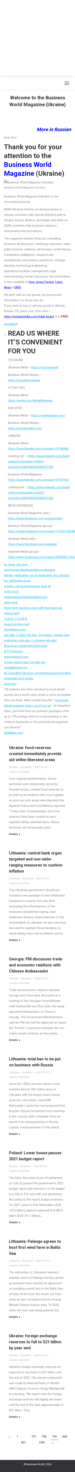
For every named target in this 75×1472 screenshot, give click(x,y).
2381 (42, 1442)
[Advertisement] (37, 37)
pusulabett (11, 324)
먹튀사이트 (11, 591)
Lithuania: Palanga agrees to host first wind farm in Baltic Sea (35, 1247)
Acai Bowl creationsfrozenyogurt (25, 646)
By (26, 767)
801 (23, 1442)
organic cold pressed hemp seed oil (27, 586)
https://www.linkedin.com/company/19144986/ (38, 448)
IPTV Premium (13, 651)
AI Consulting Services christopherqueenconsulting (37, 673)
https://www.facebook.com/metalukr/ (32, 544)
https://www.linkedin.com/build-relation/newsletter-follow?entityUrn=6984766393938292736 (39, 461)
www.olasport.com (16, 657)
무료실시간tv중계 (15, 619)
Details (13, 834)
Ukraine (13, 767)
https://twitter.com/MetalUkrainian (30, 400)
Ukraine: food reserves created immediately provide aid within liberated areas (35, 753)
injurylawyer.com (15, 629)
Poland (13, 1166)
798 (44, 1436)
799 (54, 1436)
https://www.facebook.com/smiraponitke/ (35, 518)
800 (64, 1436)
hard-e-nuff (11, 613)
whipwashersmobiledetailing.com (25, 597)
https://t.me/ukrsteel (44, 367)
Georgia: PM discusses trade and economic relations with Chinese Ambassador (35, 965)
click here (10, 684)
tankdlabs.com (13, 733)
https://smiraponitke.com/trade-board (29, 316)
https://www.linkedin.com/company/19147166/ (38, 480)
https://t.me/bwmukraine (24, 380)
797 (33, 1436)
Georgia (13, 978)
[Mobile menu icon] (67, 83)
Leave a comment (19, 771)
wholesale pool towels (18, 678)
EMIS (17, 287)
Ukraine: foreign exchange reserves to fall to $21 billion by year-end (35, 1341)
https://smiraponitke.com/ (25, 428)
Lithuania (14, 878)
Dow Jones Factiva (41, 282)
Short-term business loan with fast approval (33, 608)
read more (11, 602)
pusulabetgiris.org (15, 667)
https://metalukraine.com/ (48, 415)
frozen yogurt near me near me (24, 662)
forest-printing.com (17, 624)
